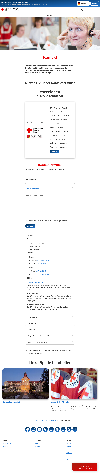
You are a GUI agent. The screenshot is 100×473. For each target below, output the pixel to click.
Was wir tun (51, 10)
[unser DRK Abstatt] (74, 383)
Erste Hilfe (31, 329)
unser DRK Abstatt (74, 10)
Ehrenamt (5, 446)
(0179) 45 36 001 (41, 263)
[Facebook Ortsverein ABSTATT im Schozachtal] (27, 429)
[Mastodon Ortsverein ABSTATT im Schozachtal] (57, 429)
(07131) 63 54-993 (43, 274)
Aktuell (58, 10)
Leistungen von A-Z (39, 450)
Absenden (30, 226)
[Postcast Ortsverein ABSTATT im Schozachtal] (75, 429)
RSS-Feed (69, 453)
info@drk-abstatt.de (36, 282)
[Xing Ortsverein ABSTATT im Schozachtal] (45, 429)
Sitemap (68, 446)
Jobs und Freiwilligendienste (37, 342)
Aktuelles (37, 446)
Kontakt (68, 443)
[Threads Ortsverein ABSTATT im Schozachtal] (69, 429)
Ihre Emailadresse (31, 179)
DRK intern (69, 456)
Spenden (64, 10)
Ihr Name (29, 173)
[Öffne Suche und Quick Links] (82, 10)
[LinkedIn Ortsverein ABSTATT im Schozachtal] (39, 429)
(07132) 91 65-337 (43, 260)
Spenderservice (33, 317)
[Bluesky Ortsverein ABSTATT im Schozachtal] (63, 429)
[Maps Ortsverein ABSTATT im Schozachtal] (51, 429)
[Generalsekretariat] (25, 383)
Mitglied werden (6, 443)
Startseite (44, 10)
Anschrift (31, 235)
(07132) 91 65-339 (42, 271)
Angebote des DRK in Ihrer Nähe (39, 336)
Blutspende (32, 323)
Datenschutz (69, 459)
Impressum (69, 450)
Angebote (37, 443)
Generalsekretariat (11, 401)
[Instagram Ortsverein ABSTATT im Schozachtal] (33, 429)
